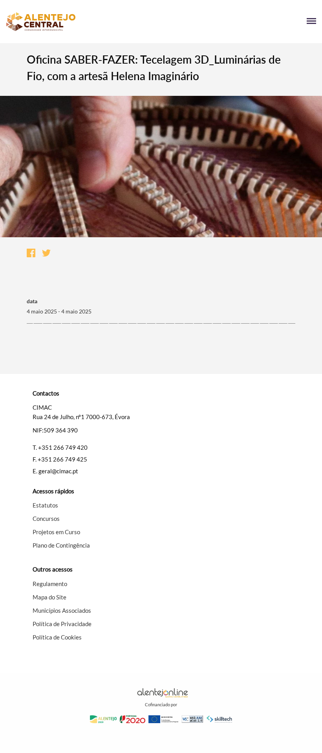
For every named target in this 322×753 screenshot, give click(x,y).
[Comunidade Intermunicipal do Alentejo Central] (83, 21)
